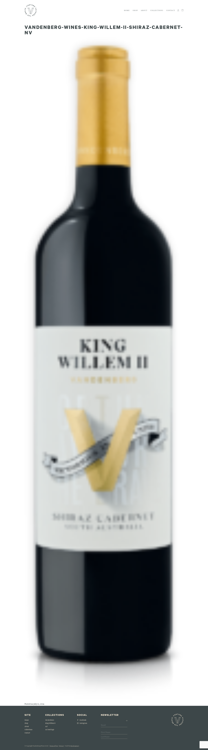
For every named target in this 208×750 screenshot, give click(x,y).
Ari (46, 726)
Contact (170, 10)
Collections (156, 10)
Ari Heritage (49, 729)
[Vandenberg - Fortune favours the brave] (31, 10)
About (144, 10)
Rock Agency (75, 746)
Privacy (61, 746)
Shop (135, 10)
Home (127, 10)
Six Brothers (49, 720)
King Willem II (50, 723)
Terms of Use (54, 746)
